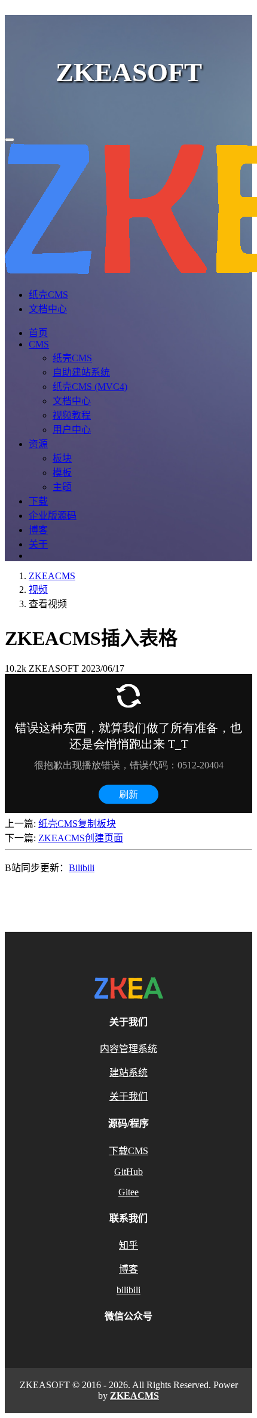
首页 (38, 333)
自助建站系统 (81, 372)
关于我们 (128, 1096)
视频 (38, 590)
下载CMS (128, 1151)
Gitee (128, 1192)
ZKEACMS (52, 576)
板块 (62, 458)
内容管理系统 (128, 1049)
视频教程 (72, 415)
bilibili (128, 1290)
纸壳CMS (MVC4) (90, 387)
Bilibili (81, 868)
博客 (38, 530)
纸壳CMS (48, 295)
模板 (62, 472)
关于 (38, 544)
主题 (62, 487)
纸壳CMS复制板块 (77, 824)
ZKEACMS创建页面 (80, 838)
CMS (39, 344)
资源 (38, 444)
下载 (38, 501)
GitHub (128, 1172)
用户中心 (72, 430)
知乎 (128, 1245)
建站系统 (128, 1073)
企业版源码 (53, 515)
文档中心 (48, 309)
